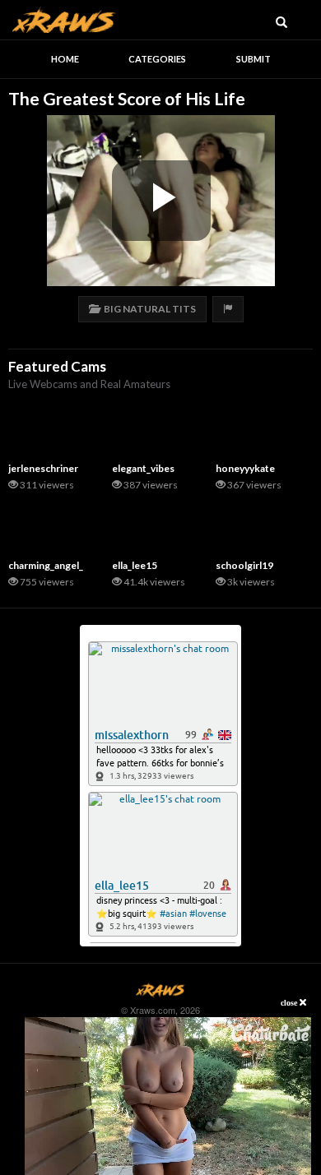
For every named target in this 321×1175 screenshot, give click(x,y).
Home (65, 58)
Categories (157, 58)
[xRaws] (64, 17)
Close (290, 1002)
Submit (253, 58)
